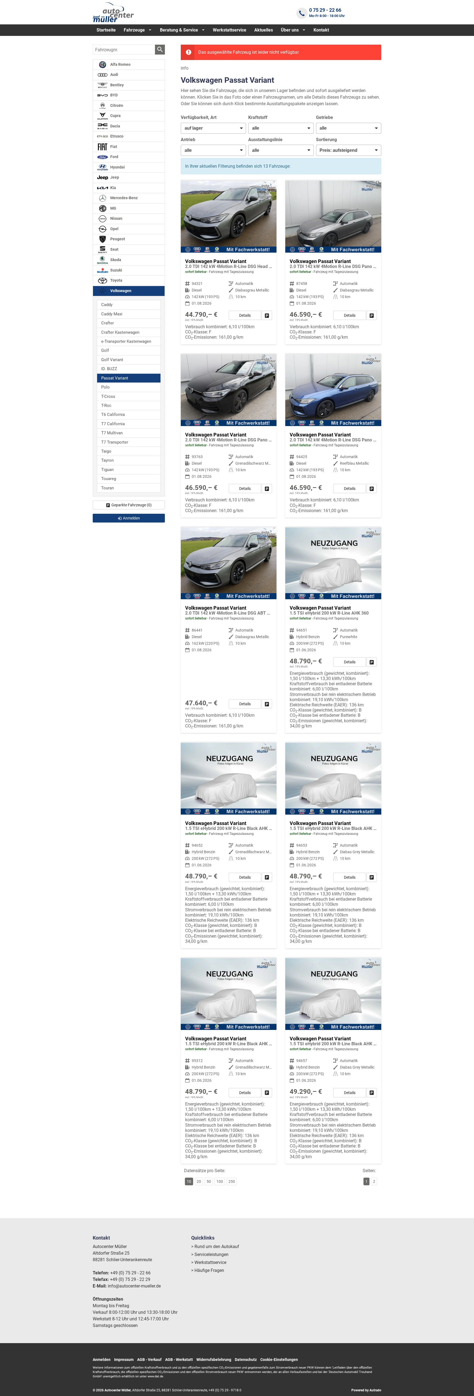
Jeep (114, 177)
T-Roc (106, 405)
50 (209, 1181)
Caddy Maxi (111, 314)
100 (219, 1181)
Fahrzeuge (134, 30)
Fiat (113, 146)
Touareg (108, 478)
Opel (114, 229)
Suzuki (115, 270)
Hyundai (117, 167)
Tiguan (107, 469)
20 (199, 1181)
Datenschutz (246, 1359)
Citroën (116, 105)
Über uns (290, 30)
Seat (114, 249)
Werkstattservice (229, 30)
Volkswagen (120, 291)
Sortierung (326, 139)
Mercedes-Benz (123, 198)
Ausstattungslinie (265, 139)
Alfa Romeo (120, 64)
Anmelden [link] (131, 518)
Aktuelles (263, 30)
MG (112, 208)
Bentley (116, 85)
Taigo (106, 451)
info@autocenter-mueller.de (134, 1286)
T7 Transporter (114, 442)
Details (245, 315)
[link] (267, 315)
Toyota (115, 280)
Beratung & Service (179, 30)
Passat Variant (114, 378)
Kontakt (321, 30)
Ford (113, 157)
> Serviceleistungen (209, 1254)
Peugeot (117, 239)
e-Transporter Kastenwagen (126, 341)
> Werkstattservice (208, 1262)
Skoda (115, 260)
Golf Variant (112, 359)
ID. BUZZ (109, 368)
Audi (113, 74)
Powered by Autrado (366, 1390)
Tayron (107, 460)
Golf (105, 350)
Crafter (107, 323)
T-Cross (108, 396)
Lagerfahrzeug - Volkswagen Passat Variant (229, 630)
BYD (113, 95)
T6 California (113, 414)
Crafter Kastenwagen (120, 332)
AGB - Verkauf (149, 1359)
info (184, 68)
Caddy (106, 304)
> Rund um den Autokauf (215, 1246)
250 (231, 1181)
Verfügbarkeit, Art (198, 117)
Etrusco (116, 136)
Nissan (115, 218)
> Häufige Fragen (207, 1270)
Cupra (115, 115)
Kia (112, 187)
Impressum (124, 1359)
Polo (105, 387)
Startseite (106, 30)
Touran (107, 488)
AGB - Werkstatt (179, 1359)
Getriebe (324, 117)
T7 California (113, 423)
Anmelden (102, 1359)
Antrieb (188, 139)
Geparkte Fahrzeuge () (131, 505)
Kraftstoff (257, 117)
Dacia (114, 126)
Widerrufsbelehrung (213, 1359)
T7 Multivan (112, 432)
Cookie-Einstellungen (279, 1359)
